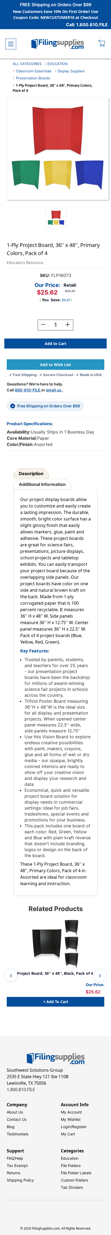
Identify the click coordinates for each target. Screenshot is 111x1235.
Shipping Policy (20, 1180)
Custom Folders (74, 1180)
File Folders (71, 1165)
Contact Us (16, 1119)
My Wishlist (71, 1119)
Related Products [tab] (56, 909)
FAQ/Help (15, 1158)
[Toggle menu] (10, 44)
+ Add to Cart (55, 1001)
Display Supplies (71, 71)
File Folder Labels (76, 1172)
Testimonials (17, 1134)
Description (31, 473)
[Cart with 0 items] (102, 44)
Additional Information (42, 484)
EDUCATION (57, 64)
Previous (11, 975)
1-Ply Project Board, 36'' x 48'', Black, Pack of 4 (50, 973)
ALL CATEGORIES (27, 64)
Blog (11, 1126)
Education (69, 1158)
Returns (13, 1172)
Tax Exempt (17, 1165)
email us (54, 390)
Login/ (66, 1126)
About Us (15, 1112)
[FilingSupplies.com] (57, 44)
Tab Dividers (72, 1187)
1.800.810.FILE (21, 1089)
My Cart (68, 1134)
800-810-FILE (28, 390)
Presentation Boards (33, 78)
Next (99, 975)
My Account (71, 1112)
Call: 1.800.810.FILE (87, 24)
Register (79, 1126)
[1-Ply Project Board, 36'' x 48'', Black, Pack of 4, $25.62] (55, 944)
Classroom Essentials (33, 71)
